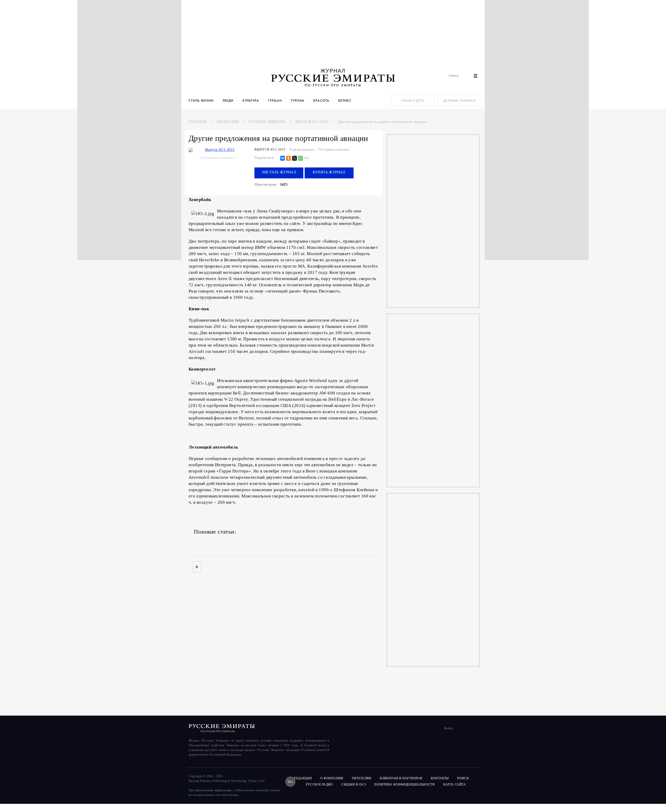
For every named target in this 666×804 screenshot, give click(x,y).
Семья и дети (412, 100)
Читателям (227, 122)
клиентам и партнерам (401, 778)
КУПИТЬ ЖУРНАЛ (329, 172)
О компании (331, 778)
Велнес (344, 100)
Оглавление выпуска (218, 158)
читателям (362, 778)
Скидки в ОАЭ (353, 784)
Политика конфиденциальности (404, 784)
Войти (448, 728)
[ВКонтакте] (282, 158)
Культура (250, 100)
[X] (294, 158)
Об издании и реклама (333, 149)
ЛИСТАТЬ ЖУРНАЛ (279, 172)
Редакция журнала (302, 149)
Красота (321, 100)
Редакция (303, 778)
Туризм (297, 100)
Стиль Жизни (201, 100)
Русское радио (319, 784)
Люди (227, 100)
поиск (463, 778)
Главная (197, 122)
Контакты (440, 778)
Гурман (275, 100)
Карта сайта (454, 784)
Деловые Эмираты (459, 100)
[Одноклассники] (288, 158)
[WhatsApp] (300, 158)
